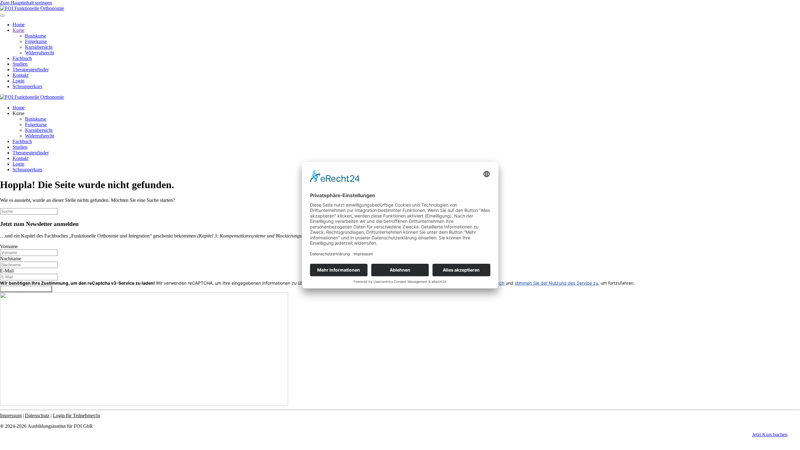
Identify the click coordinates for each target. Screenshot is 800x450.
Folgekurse (36, 41)
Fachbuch (22, 58)
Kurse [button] (18, 113)
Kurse (18, 30)
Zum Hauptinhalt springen (26, 2)
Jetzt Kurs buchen (770, 434)
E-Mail (7, 270)
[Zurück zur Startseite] (32, 8)
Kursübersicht (38, 47)
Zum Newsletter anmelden (26, 289)
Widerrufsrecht (39, 52)
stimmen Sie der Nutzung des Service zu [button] (556, 283)
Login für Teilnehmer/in (76, 415)
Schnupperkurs (27, 86)
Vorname (9, 246)
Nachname (10, 258)
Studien (20, 64)
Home (18, 24)
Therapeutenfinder (30, 69)
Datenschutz (37, 415)
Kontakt (20, 75)
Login (18, 80)
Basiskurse (35, 35)
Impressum (11, 415)
